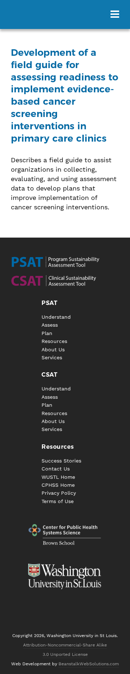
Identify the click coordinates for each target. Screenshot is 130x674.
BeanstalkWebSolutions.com (88, 663)
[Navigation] (114, 14)
